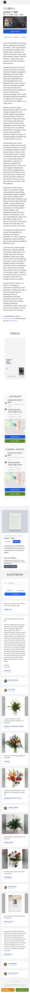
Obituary (8, 37)
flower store (13, 321)
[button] (15, 424)
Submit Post (15, 594)
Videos (16, 37)
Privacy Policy (11, 986)
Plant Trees (15, 441)
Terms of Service (19, 986)
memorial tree (8, 318)
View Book (8, 541)
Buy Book (16, 541)
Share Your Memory (10, 566)
